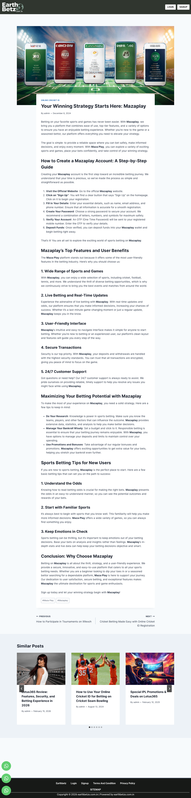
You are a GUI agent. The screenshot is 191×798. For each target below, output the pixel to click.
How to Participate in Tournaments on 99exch (63, 619)
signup (85, 783)
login (74, 783)
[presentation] (41, 669)
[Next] (169, 688)
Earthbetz (61, 783)
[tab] (89, 727)
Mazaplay (62, 600)
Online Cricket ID (50, 100)
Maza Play (48, 600)
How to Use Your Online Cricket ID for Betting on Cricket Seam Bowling (93, 696)
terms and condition (104, 783)
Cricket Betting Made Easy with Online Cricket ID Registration (127, 621)
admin (47, 113)
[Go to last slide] (21, 688)
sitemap (95, 789)
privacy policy (127, 783)
